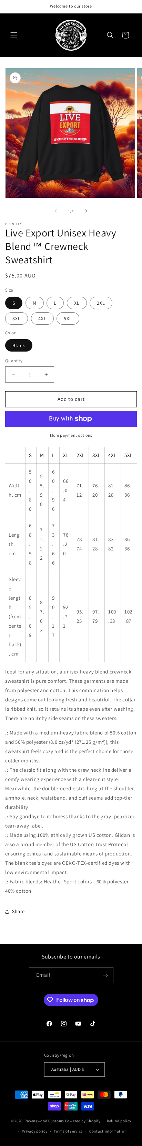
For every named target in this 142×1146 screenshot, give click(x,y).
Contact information (107, 1131)
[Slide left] (55, 211)
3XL (16, 318)
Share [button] (18, 911)
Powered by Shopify (83, 1120)
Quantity (13, 361)
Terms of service (68, 1131)
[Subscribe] (105, 975)
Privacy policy (34, 1131)
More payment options (71, 435)
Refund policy (119, 1120)
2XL (101, 303)
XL (77, 303)
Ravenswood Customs (44, 1120)
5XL (68, 318)
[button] (13, 35)
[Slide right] (86, 211)
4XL (42, 318)
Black (18, 345)
